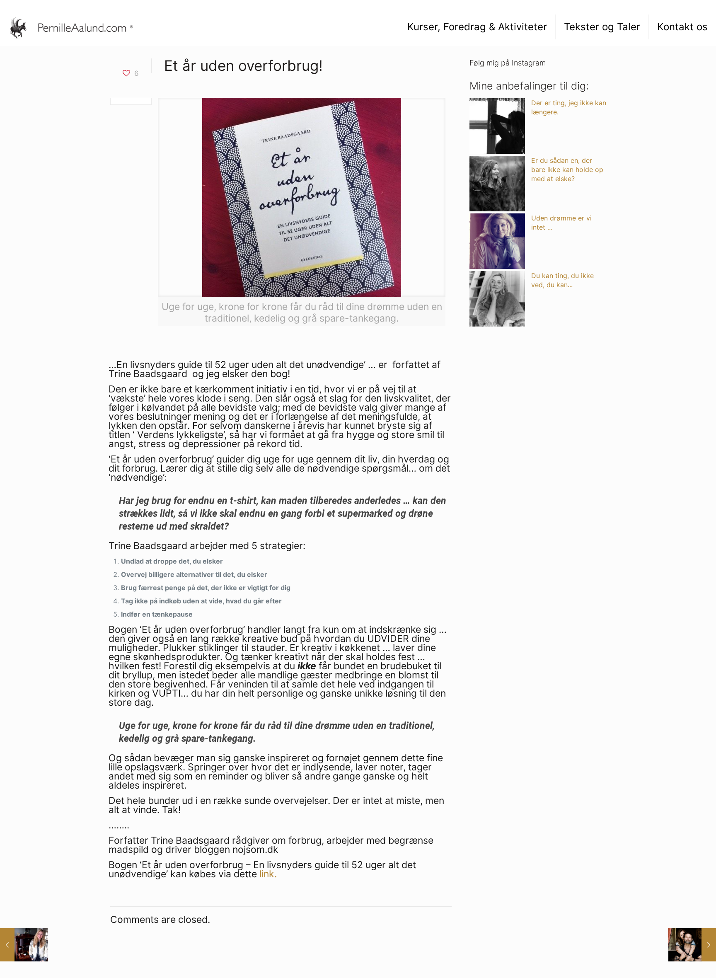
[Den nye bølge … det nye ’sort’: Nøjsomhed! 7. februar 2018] (24, 944)
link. (268, 874)
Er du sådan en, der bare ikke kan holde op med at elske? (567, 169)
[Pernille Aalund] (75, 27)
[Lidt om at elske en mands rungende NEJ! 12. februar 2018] (692, 944)
